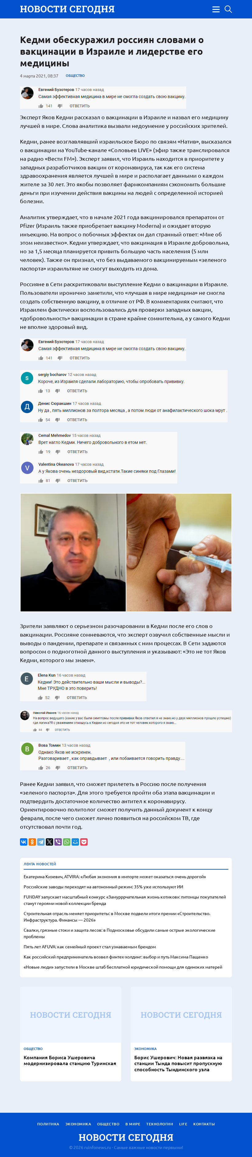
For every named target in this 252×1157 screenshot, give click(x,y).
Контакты (204, 1124)
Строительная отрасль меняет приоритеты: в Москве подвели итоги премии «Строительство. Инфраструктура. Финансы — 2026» (117, 916)
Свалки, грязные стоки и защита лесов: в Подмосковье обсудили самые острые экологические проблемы (119, 933)
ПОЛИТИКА (48, 1124)
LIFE (183, 1124)
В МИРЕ (132, 1124)
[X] (49, 842)
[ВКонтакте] (23, 842)
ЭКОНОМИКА (145, 1048)
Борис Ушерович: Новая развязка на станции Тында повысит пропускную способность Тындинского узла (178, 1063)
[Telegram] (41, 842)
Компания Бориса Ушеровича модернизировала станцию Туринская (70, 1060)
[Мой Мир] (75, 842)
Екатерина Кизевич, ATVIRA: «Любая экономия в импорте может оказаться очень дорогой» (115, 876)
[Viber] (58, 842)
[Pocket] (84, 842)
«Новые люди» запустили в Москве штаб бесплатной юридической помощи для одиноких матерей (123, 966)
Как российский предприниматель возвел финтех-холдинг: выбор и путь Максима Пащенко (116, 956)
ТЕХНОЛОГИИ (159, 1124)
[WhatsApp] (66, 842)
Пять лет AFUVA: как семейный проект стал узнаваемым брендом (90, 946)
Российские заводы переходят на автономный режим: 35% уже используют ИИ (103, 886)
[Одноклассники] (32, 842)
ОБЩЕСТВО (75, 75)
